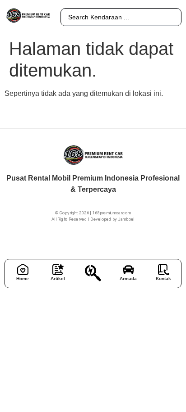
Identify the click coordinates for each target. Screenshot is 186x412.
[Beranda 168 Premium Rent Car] (22, 269)
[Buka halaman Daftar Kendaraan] (128, 269)
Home (22, 278)
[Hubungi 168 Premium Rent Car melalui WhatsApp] (163, 269)
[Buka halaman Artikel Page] (58, 269)
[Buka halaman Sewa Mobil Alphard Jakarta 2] (93, 273)
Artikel (58, 278)
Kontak (163, 278)
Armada (128, 278)
